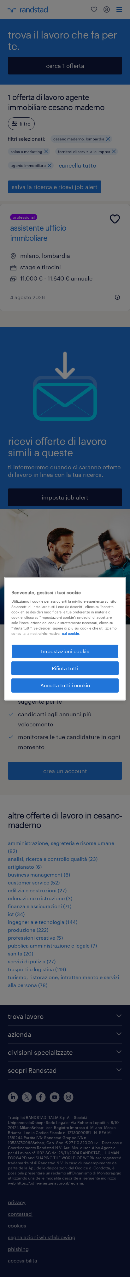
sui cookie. (71, 633)
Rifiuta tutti (65, 668)
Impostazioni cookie (65, 651)
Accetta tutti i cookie (65, 685)
